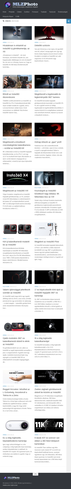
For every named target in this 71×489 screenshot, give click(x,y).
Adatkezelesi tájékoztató (10, 485)
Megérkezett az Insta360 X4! (15, 191)
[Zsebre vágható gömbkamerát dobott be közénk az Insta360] (49, 377)
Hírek (4, 12)
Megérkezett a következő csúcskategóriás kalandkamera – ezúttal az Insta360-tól (16, 145)
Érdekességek (62, 12)
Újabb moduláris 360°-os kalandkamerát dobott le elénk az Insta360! (16, 341)
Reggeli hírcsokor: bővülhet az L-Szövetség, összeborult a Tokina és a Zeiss (16, 392)
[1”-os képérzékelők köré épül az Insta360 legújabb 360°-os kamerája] (49, 277)
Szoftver (26, 12)
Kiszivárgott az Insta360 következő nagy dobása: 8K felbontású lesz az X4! (47, 194)
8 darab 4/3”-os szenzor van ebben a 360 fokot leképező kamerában (47, 441)
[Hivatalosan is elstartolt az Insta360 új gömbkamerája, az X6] (17, 33)
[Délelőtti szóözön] (49, 33)
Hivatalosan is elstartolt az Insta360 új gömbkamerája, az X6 (16, 48)
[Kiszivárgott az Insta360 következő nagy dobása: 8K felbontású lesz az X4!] (49, 178)
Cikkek (19, 12)
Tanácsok (52, 12)
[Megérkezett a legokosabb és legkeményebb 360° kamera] (49, 82)
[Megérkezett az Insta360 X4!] (17, 178)
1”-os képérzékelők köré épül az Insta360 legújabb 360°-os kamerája (49, 292)
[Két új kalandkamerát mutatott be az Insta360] (17, 229)
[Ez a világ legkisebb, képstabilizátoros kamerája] (17, 425)
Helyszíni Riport (8, 16)
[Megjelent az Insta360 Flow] (49, 229)
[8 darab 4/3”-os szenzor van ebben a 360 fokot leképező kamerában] (49, 425)
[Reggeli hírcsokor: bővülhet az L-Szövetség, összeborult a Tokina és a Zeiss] (17, 377)
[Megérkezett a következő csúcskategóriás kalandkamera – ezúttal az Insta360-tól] (17, 129)
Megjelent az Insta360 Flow (47, 241)
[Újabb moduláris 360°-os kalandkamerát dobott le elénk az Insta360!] (17, 326)
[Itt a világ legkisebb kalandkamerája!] (49, 326)
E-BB (17, 16)
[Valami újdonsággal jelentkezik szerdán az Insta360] (17, 277)
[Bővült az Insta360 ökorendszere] (17, 82)
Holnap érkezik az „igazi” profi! (48, 142)
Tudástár (44, 12)
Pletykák (11, 12)
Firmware (35, 12)
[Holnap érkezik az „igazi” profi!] (49, 129)
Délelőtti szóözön (42, 45)
